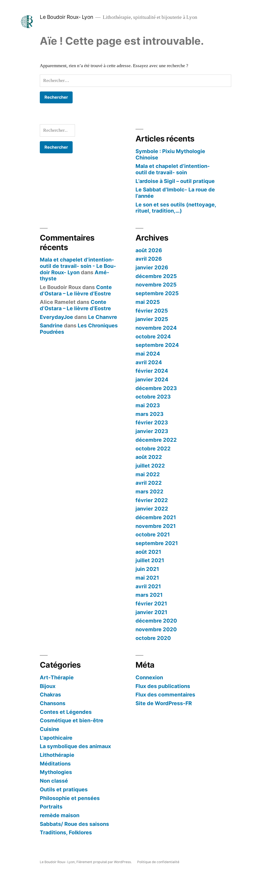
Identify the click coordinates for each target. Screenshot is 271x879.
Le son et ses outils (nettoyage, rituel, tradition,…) (176, 207)
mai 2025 (148, 302)
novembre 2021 (156, 526)
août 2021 (148, 552)
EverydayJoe (56, 317)
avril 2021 (148, 586)
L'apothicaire (56, 738)
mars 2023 (149, 414)
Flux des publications (163, 686)
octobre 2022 (153, 448)
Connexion (149, 677)
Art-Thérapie (57, 677)
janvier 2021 (151, 612)
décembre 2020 (156, 620)
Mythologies (56, 772)
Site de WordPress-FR (164, 703)
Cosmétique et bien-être (71, 720)
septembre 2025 (157, 293)
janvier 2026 (152, 267)
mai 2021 (147, 577)
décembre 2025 (156, 276)
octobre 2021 (153, 534)
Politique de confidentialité (158, 862)
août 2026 (149, 250)
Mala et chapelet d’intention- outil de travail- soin (173, 169)
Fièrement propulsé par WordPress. (104, 862)
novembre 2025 (156, 284)
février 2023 (152, 422)
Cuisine (49, 729)
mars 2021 (149, 595)
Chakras (50, 694)
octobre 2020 (153, 638)
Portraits (51, 806)
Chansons (52, 703)
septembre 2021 (157, 543)
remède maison (59, 815)
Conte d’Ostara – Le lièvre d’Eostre (76, 290)
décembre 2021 (156, 517)
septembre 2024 (157, 345)
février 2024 (152, 371)
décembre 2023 (156, 388)
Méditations (55, 763)
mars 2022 (149, 491)
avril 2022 (149, 483)
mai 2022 (148, 474)
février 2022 (152, 500)
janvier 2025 (152, 319)
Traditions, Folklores (66, 832)
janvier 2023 (152, 431)
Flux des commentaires (165, 694)
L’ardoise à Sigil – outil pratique (175, 181)
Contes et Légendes (66, 712)
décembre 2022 (156, 440)
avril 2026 (149, 259)
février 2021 (151, 603)
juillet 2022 (150, 465)
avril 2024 (149, 362)
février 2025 (152, 310)
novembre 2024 (156, 328)
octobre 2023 (153, 396)
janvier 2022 (152, 508)
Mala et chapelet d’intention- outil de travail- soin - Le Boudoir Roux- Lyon (78, 265)
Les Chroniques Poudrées (79, 328)
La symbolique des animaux (75, 746)
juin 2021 (147, 569)
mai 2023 (148, 405)
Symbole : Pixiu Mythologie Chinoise (170, 154)
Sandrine (51, 325)
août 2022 (149, 457)
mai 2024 (148, 353)
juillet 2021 (150, 560)
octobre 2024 (153, 336)
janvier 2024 (152, 379)
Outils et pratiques (64, 789)
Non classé (54, 781)
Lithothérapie (57, 755)
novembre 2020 (156, 629)
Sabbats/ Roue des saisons (74, 824)
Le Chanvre (102, 317)
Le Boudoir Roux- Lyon (66, 17)
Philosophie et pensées (70, 798)
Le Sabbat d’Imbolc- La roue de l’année (175, 192)
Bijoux (47, 686)
